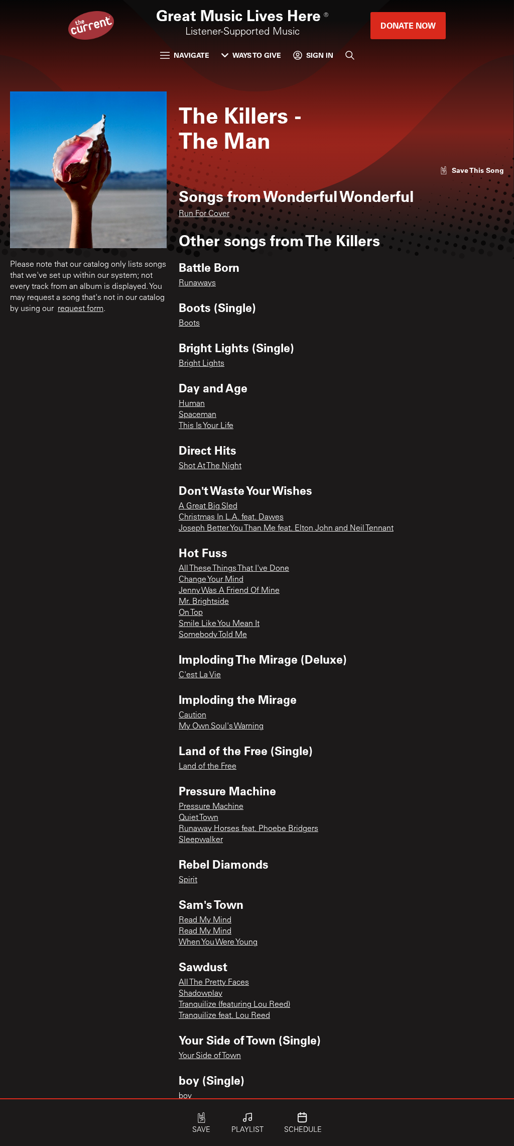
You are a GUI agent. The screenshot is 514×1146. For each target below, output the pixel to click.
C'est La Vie (200, 675)
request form (80, 309)
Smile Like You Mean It (219, 624)
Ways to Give (256, 55)
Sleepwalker (201, 840)
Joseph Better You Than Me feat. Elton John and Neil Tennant (286, 529)
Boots (189, 324)
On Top (191, 613)
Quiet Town (198, 818)
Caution (192, 715)
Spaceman (197, 415)
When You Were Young (218, 943)
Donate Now (408, 25)
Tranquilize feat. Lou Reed (224, 1016)
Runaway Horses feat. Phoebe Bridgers (248, 829)
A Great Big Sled (208, 506)
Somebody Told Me (213, 635)
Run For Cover (204, 214)
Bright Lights (201, 364)
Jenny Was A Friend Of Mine (229, 591)
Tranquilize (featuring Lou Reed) (234, 1005)
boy (185, 1096)
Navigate (191, 55)
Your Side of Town (210, 1056)
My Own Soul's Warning (221, 726)
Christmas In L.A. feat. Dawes (231, 517)
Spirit (188, 880)
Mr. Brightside (204, 602)
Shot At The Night (210, 466)
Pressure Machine (211, 807)
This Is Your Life (206, 426)
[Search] (349, 55)
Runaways (197, 283)
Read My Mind (205, 920)
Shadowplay (200, 994)
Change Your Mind (211, 580)
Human (192, 404)
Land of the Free (207, 767)
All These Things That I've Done (234, 569)
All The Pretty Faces (214, 983)
